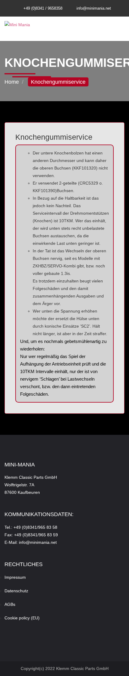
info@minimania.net (93, 8)
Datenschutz (16, 590)
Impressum (15, 577)
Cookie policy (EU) (22, 617)
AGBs (9, 604)
